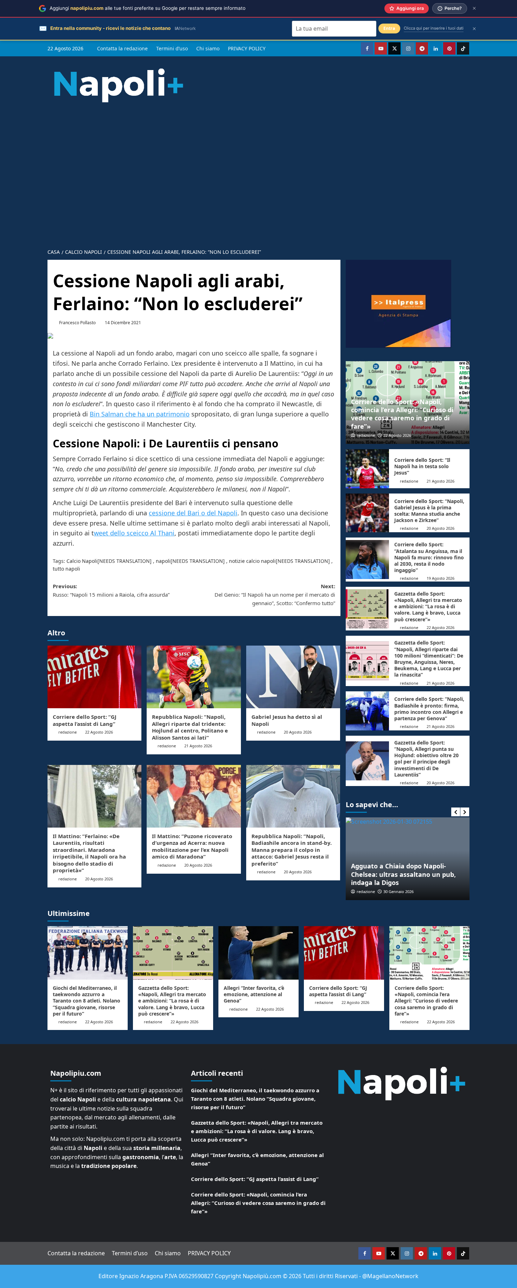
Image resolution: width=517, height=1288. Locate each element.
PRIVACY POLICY (247, 48)
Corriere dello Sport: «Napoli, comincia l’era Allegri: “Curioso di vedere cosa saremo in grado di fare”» (402, 414)
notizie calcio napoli (252, 561)
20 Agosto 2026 (298, 732)
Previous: (111, 590)
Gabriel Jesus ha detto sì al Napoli (286, 720)
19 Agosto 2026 (440, 578)
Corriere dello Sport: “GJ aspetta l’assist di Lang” (84, 720)
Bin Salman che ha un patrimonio (140, 414)
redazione (67, 732)
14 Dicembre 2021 (123, 323)
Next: (275, 595)
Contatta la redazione (122, 48)
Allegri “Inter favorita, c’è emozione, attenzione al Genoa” (254, 994)
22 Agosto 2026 (99, 732)
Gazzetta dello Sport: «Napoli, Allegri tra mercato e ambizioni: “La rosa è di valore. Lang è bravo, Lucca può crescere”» (428, 606)
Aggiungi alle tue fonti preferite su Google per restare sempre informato (147, 8)
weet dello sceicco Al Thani (134, 533)
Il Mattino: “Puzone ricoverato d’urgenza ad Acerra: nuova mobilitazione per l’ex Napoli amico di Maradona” (192, 846)
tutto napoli (66, 568)
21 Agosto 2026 (198, 745)
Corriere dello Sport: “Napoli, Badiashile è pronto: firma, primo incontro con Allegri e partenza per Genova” (429, 709)
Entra (389, 28)
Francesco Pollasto (77, 323)
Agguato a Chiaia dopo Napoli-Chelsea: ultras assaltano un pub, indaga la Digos (403, 874)
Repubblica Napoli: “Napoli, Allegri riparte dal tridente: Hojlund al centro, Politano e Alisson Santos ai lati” (190, 727)
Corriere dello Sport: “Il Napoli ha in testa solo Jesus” (422, 466)
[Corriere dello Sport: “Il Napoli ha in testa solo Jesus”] (367, 468)
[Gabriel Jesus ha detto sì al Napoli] (293, 677)
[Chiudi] (474, 8)
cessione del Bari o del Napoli (193, 513)
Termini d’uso (172, 48)
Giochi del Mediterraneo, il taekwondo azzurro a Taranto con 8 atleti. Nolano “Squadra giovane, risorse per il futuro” (86, 1001)
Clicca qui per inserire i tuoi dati (434, 28)
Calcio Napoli (81, 561)
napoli (163, 561)
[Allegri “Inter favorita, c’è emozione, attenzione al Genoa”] (258, 953)
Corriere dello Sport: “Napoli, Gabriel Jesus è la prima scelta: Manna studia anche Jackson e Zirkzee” (429, 511)
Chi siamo (207, 48)
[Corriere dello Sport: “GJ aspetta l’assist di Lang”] (94, 677)
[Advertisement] (258, 169)
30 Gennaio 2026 (398, 891)
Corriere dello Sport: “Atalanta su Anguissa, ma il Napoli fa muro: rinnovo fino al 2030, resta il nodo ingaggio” (429, 557)
